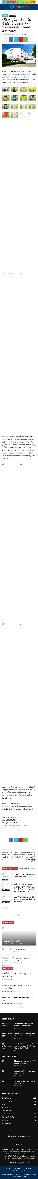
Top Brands (17, 1168)
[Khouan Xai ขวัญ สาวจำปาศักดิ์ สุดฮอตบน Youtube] (7, 1063)
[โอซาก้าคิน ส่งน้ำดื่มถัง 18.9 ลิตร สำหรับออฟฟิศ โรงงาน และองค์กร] (7, 899)
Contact (23, 1171)
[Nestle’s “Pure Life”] (19, 936)
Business (10, 12)
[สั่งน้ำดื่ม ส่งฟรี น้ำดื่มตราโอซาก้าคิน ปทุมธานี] (6, 962)
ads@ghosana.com (23, 1163)
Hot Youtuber (27, 1168)
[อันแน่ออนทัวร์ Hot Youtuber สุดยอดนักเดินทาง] (7, 1074)
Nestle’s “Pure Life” (12, 941)
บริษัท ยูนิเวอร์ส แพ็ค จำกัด (17, 825)
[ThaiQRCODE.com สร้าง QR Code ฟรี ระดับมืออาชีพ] (7, 876)
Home (4, 12)
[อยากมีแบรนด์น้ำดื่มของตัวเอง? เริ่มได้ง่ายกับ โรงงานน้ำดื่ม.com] (7, 1036)
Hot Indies (16, 1171)
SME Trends (8, 1168)
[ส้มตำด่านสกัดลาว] (6, 951)
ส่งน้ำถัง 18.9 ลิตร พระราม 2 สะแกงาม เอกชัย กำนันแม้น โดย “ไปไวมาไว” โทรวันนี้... (24, 1046)
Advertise (5, 879)
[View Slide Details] (19, 2)
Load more (18, 1008)
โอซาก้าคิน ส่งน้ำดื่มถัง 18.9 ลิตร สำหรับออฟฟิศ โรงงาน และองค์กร (24, 899)
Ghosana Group (9, 34)
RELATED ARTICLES (10, 869)
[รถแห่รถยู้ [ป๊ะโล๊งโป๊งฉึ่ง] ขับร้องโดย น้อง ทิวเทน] (7, 1084)
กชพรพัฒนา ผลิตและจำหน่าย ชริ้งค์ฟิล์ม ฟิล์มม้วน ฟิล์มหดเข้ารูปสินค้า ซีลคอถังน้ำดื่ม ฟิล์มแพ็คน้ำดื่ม (27, 857)
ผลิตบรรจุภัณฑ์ (27, 74)
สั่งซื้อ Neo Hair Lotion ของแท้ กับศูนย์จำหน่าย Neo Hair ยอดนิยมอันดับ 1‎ (10, 856)
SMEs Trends (12, 15)
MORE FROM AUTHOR (26, 869)
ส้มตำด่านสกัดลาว (19, 949)
